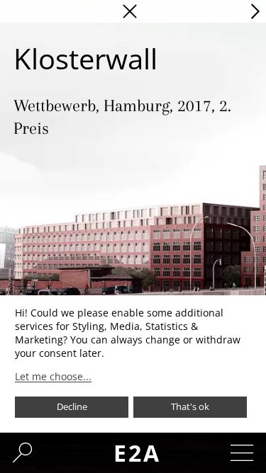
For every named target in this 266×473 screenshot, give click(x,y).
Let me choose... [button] (53, 376)
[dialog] (133, 364)
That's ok (190, 406)
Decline (72, 406)
